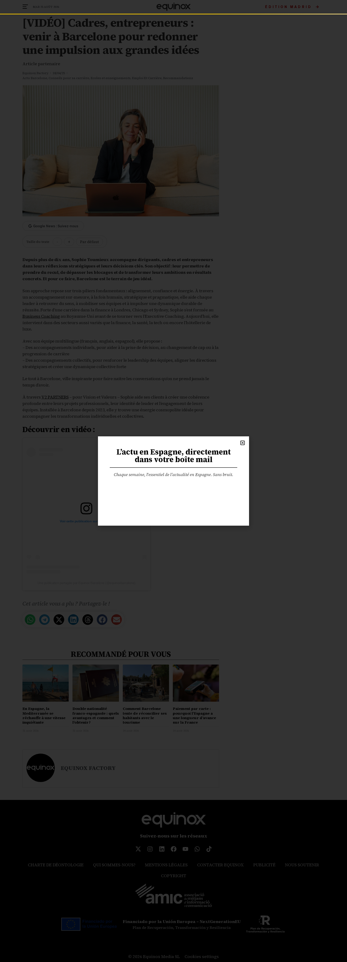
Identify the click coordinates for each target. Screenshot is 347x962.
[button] (242, 443)
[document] (173, 481)
